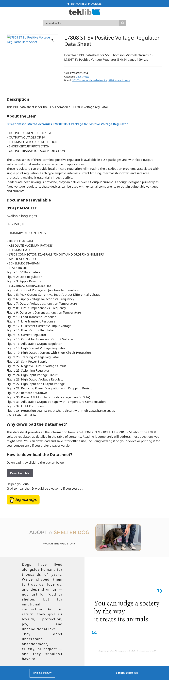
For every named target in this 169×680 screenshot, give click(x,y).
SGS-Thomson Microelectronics (89, 80)
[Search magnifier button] (122, 23)
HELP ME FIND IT (42, 673)
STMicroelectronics (119, 80)
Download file (19, 473)
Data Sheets (82, 76)
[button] (52, 40)
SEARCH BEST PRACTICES (86, 3)
